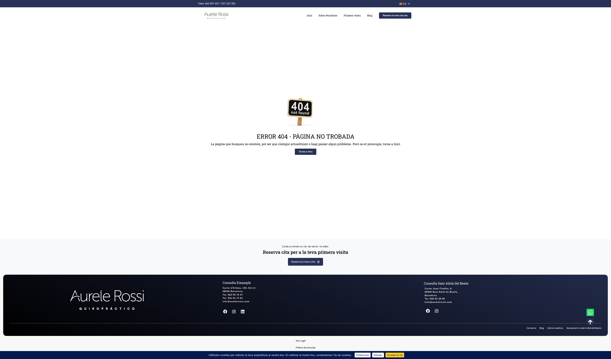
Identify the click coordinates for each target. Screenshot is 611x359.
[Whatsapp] (590, 312)
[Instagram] (234, 312)
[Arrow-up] (590, 322)
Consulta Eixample (237, 283)
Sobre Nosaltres (328, 15)
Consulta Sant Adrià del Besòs (446, 283)
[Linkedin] (243, 312)
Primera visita (352, 15)
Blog (369, 15)
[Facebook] (225, 312)
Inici (309, 15)
